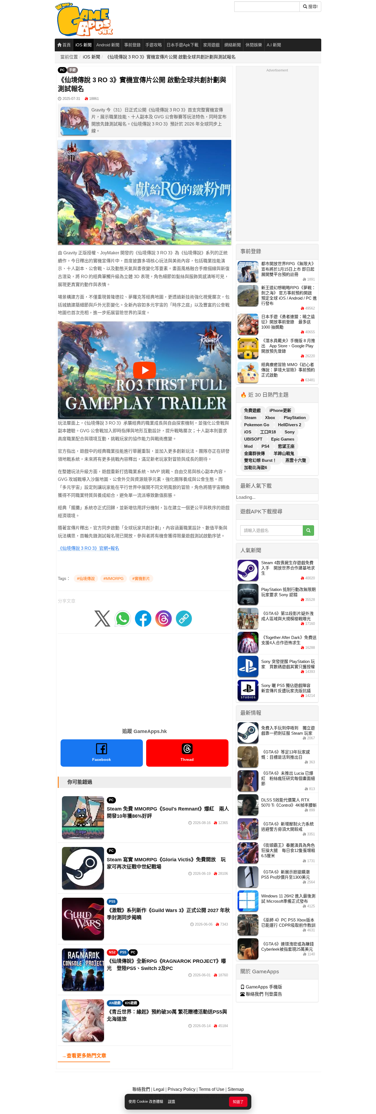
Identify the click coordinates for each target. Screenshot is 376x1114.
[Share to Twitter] (102, 618)
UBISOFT (253, 439)
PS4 (265, 446)
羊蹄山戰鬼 (284, 453)
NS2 (112, 952)
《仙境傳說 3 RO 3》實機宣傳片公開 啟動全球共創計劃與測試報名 (170, 57)
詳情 (171, 1101)
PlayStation (295, 417)
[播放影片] (144, 370)
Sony (290, 432)
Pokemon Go (257, 424)
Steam (250, 417)
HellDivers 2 (289, 424)
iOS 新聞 (83, 44)
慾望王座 (286, 446)
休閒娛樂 (254, 44)
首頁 (66, 44)
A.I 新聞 (274, 44)
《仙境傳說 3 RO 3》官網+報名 (88, 548)
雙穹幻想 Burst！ (261, 460)
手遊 (72, 70)
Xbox (270, 417)
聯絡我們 (141, 1089)
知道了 (238, 1102)
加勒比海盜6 (255, 467)
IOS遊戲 (131, 1003)
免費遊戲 (253, 410)
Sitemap (236, 1089)
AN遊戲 (115, 1003)
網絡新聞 (232, 44)
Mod (249, 446)
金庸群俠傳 (255, 453)
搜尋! (312, 6)
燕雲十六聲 (295, 460)
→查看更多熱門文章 (84, 1056)
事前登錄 (132, 44)
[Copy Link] (184, 618)
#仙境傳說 (86, 578)
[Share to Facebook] (143, 618)
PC (62, 70)
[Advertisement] (144, 679)
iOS (248, 432)
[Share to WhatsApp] (123, 618)
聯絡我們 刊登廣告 (263, 994)
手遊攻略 (153, 44)
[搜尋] (308, 530)
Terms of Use (211, 1089)
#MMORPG (113, 578)
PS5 (112, 902)
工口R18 (268, 432)
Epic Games (282, 439)
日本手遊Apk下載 (182, 44)
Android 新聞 (107, 44)
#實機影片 (141, 578)
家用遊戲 (211, 44)
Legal (158, 1089)
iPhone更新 (280, 410)
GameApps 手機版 (263, 987)
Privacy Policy (181, 1089)
